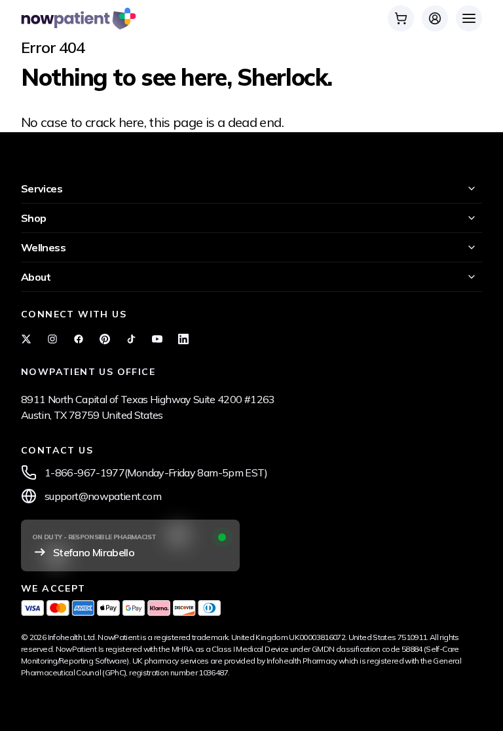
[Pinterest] (105, 339)
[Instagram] (52, 339)
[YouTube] (157, 339)
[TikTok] (131, 339)
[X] (26, 339)
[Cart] (401, 18)
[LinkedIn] (183, 339)
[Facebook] (78, 339)
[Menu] (469, 18)
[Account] (435, 18)
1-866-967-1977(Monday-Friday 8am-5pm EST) (156, 472)
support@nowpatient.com (103, 496)
